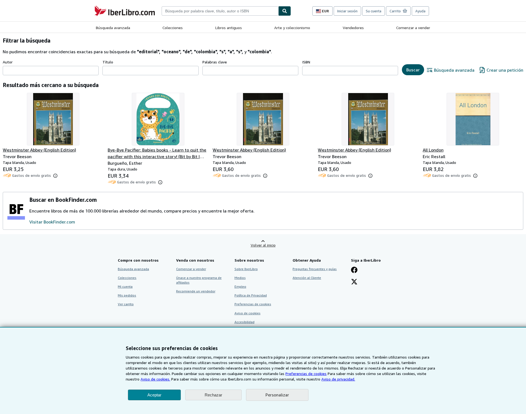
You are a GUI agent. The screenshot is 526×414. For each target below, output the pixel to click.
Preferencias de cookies (306, 373)
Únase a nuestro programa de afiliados (199, 280)
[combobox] (220, 11)
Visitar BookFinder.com (52, 222)
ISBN (306, 62)
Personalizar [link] (277, 394)
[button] (55, 175)
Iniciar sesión (347, 11)
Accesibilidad (245, 322)
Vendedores (353, 27)
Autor (8, 62)
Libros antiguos (228, 27)
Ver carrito (126, 304)
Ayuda (420, 11)
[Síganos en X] (354, 282)
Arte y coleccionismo (292, 27)
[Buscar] (285, 11)
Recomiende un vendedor (195, 291)
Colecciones (172, 27)
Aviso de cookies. (155, 379)
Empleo (240, 286)
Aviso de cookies (248, 313)
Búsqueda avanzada (113, 27)
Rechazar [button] (213, 395)
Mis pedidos (127, 295)
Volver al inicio (263, 245)
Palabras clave (214, 62)
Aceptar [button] (154, 395)
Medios (240, 278)
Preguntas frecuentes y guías (315, 269)
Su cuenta (373, 11)
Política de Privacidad (251, 295)
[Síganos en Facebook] (354, 270)
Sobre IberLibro (246, 269)
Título (107, 62)
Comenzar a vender (413, 27)
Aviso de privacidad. (338, 379)
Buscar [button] (413, 69)
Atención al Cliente (307, 278)
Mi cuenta (125, 286)
